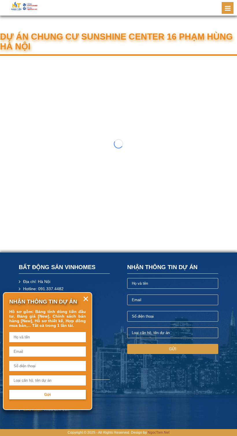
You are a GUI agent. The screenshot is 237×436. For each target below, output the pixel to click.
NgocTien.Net (158, 433)
